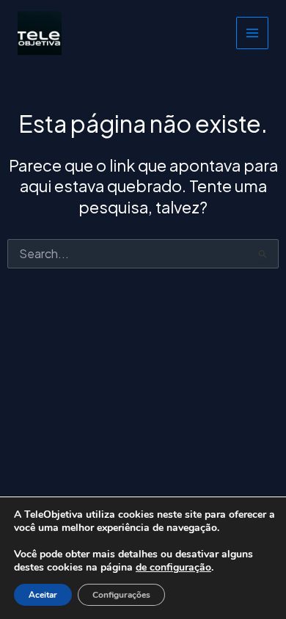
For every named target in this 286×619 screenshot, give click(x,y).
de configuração (173, 567)
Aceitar (43, 595)
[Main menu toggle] (252, 33)
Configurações (121, 595)
